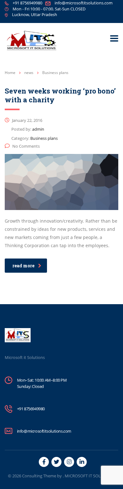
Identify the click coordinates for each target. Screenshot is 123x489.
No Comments (26, 146)
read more (23, 266)
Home (10, 72)
